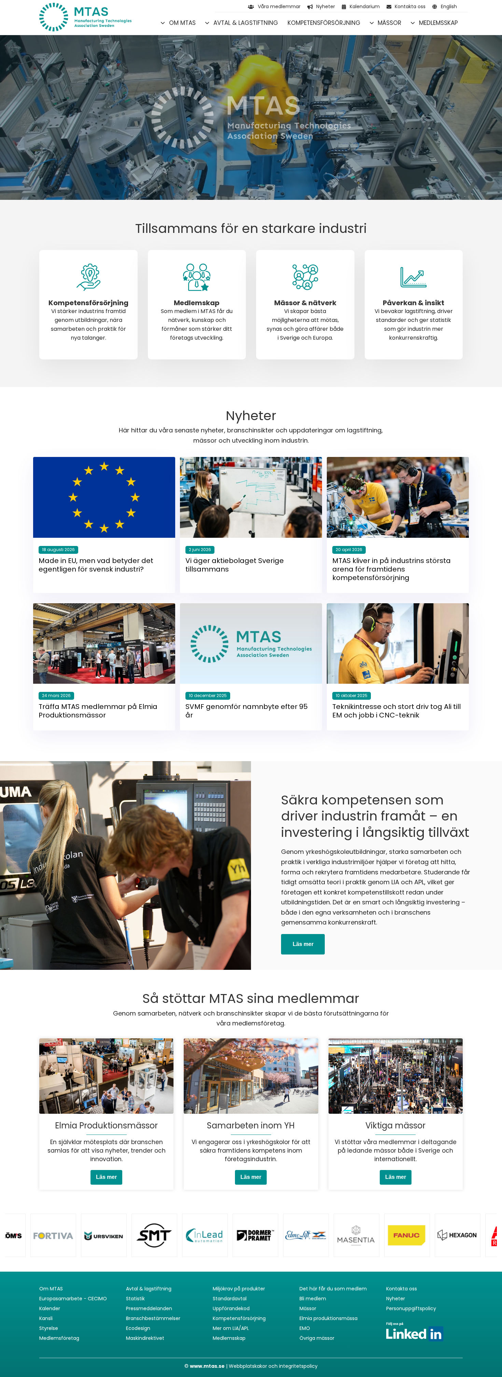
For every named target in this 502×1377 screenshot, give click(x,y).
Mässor (389, 23)
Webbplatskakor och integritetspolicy (273, 1366)
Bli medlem (312, 1298)
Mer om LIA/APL (231, 1328)
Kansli (46, 1318)
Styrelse (48, 1328)
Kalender (49, 1308)
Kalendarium (365, 6)
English (449, 6)
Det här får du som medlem (333, 1288)
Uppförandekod (231, 1308)
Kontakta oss (410, 6)
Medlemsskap (438, 23)
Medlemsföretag (59, 1338)
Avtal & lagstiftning (245, 23)
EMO (304, 1328)
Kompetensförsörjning (324, 23)
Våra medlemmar (279, 6)
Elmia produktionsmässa (328, 1318)
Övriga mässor (316, 1338)
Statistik (135, 1298)
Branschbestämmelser (153, 1318)
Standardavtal (230, 1298)
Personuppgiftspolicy (411, 1308)
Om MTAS (182, 23)
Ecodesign (138, 1328)
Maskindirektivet (145, 1338)
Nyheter (325, 6)
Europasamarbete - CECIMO (73, 1298)
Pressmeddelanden (149, 1308)
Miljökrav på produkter (239, 1288)
